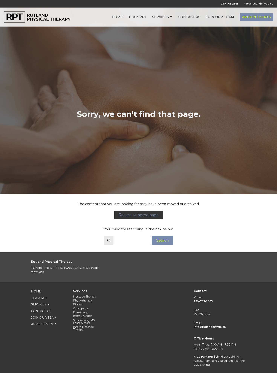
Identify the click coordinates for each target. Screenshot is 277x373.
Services (160, 17)
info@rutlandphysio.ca (258, 3)
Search (162, 240)
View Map (37, 272)
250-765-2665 (229, 3)
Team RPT (137, 17)
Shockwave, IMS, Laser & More (84, 322)
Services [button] (38, 304)
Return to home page (139, 215)
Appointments (256, 17)
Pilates (77, 304)
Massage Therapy (84, 296)
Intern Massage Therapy (83, 328)
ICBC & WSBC (82, 316)
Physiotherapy (82, 300)
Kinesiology (80, 312)
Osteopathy (81, 308)
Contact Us (189, 17)
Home (117, 17)
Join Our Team (220, 17)
